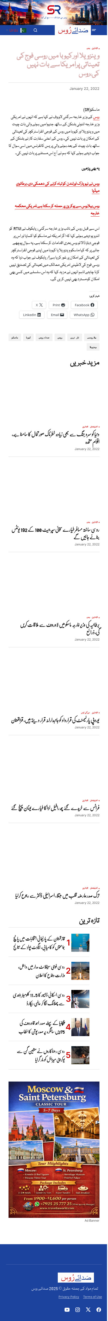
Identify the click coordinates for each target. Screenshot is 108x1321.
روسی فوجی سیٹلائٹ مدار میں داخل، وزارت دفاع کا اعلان (41, 971)
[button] (94, 30)
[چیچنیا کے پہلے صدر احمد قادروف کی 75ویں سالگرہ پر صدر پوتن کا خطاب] (80, 1027)
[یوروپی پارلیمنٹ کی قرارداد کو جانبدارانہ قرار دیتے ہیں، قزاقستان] (54, 683)
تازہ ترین (95, 48)
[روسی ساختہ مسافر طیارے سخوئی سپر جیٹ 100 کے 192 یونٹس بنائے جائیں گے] (54, 492)
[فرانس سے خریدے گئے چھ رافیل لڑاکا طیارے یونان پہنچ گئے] (54, 770)
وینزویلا (93, 347)
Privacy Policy (69, 1297)
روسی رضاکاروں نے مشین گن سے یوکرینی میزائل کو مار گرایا (41, 1055)
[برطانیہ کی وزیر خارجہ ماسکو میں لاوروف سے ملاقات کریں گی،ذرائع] (54, 587)
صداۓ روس (44, 337)
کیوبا (28, 337)
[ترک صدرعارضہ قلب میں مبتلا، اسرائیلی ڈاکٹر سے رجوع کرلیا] (54, 858)
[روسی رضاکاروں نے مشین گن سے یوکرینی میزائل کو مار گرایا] (80, 1055)
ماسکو (15, 337)
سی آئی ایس (85, 713)
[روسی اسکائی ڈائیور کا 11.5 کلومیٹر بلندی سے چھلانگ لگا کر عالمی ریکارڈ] (80, 999)
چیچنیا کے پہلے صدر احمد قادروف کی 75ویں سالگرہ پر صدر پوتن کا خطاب (42, 1027)
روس (88, 48)
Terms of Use (92, 1297)
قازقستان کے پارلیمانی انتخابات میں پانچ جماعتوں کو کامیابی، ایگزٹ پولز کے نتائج (39, 943)
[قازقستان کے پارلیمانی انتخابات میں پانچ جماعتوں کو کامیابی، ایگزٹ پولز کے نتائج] (80, 943)
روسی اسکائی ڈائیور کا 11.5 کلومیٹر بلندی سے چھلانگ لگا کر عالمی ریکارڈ (39, 999)
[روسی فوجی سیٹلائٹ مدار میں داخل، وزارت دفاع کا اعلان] (80, 971)
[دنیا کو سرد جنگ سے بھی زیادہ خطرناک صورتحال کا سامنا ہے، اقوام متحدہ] (54, 397)
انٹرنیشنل (94, 427)
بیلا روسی (91, 337)
